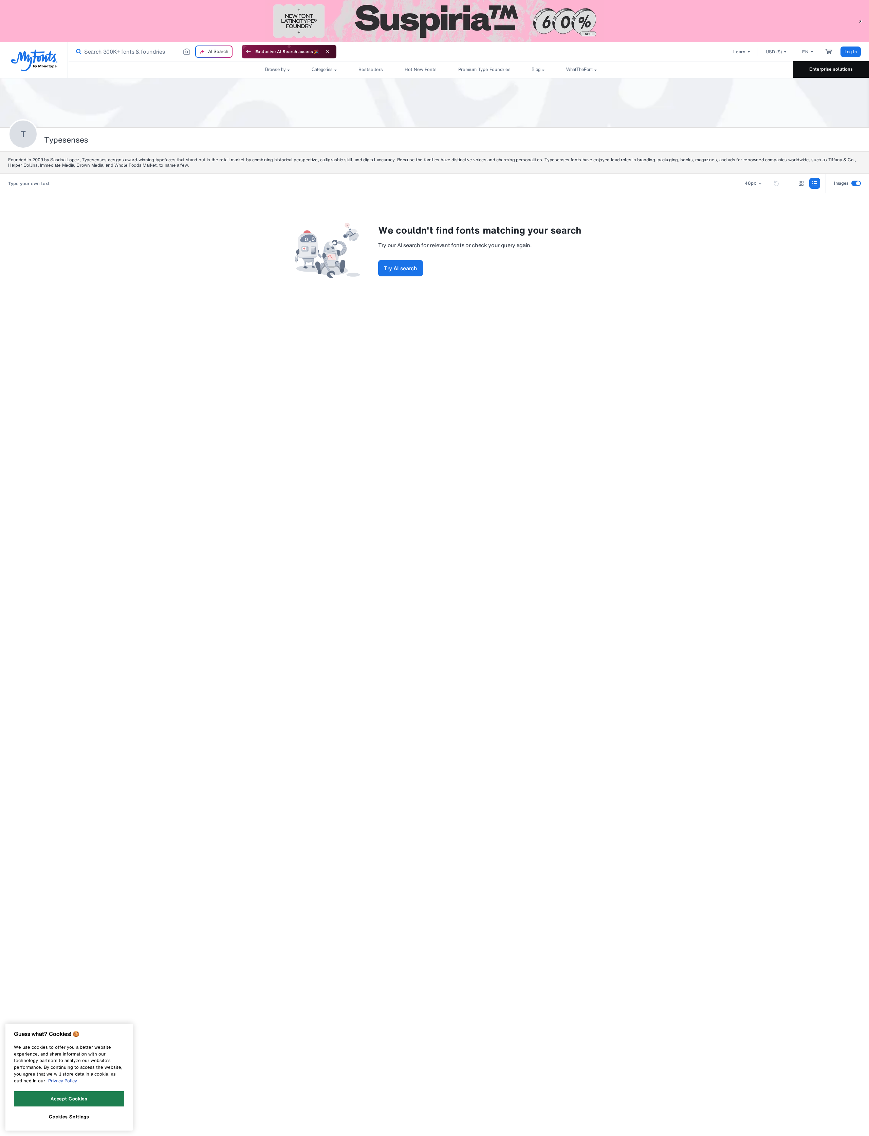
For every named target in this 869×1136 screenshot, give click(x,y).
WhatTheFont (579, 69)
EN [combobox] (805, 52)
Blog (536, 69)
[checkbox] (856, 183)
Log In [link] (851, 51)
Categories (322, 69)
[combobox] (152, 51)
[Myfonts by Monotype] (34, 60)
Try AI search (400, 268)
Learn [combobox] (739, 52)
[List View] (814, 183)
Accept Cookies (69, 1098)
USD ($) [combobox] (774, 52)
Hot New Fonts (421, 69)
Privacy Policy (62, 1080)
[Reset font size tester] (776, 183)
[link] (77, 51)
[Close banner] (327, 51)
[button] (860, 21)
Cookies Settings (69, 1116)
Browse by (275, 69)
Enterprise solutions (831, 69)
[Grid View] (801, 183)
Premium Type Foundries (484, 69)
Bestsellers (370, 69)
